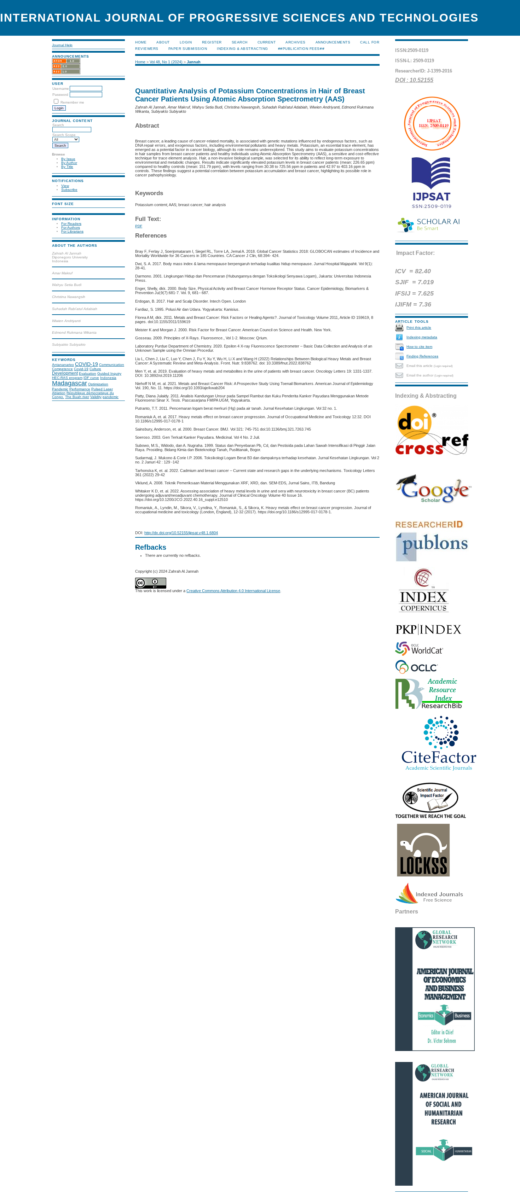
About (163, 42)
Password (60, 95)
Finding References (422, 356)
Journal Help (62, 45)
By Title (67, 167)
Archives (295, 42)
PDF (138, 226)
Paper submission (187, 49)
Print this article (418, 327)
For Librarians (72, 231)
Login (186, 42)
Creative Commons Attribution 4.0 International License (233, 591)
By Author (69, 163)
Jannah (194, 62)
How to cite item (419, 347)
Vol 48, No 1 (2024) (166, 62)
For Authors (70, 227)
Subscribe (69, 190)
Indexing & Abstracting (242, 49)
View (65, 186)
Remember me (72, 102)
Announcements (333, 42)
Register (212, 42)
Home (140, 42)
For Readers (71, 224)
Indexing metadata (421, 337)
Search (240, 42)
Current (267, 42)
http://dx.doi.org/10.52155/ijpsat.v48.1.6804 (181, 533)
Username (60, 88)
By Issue (68, 159)
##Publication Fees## (301, 49)
